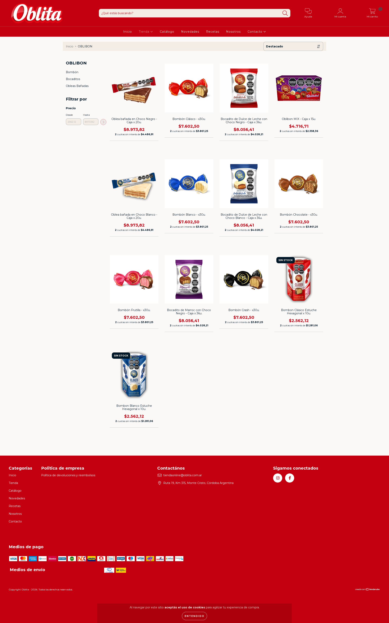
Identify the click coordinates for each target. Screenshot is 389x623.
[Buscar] (285, 13)
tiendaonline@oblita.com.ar (182, 475)
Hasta (86, 114)
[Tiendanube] (367, 589)
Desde (69, 114)
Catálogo (167, 31)
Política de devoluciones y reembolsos (68, 475)
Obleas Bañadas (77, 86)
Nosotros (233, 31)
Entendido (194, 616)
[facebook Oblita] (289, 478)
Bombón (72, 72)
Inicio (127, 31)
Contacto (255, 31)
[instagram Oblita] (277, 478)
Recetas (212, 31)
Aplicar (103, 122)
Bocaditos (73, 79)
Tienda (144, 31)
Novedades (190, 31)
